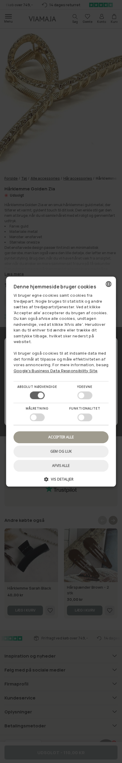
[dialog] (61, 381)
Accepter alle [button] (61, 437)
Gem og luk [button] (61, 451)
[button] (61, 481)
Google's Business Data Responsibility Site (56, 370)
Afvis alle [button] (61, 465)
